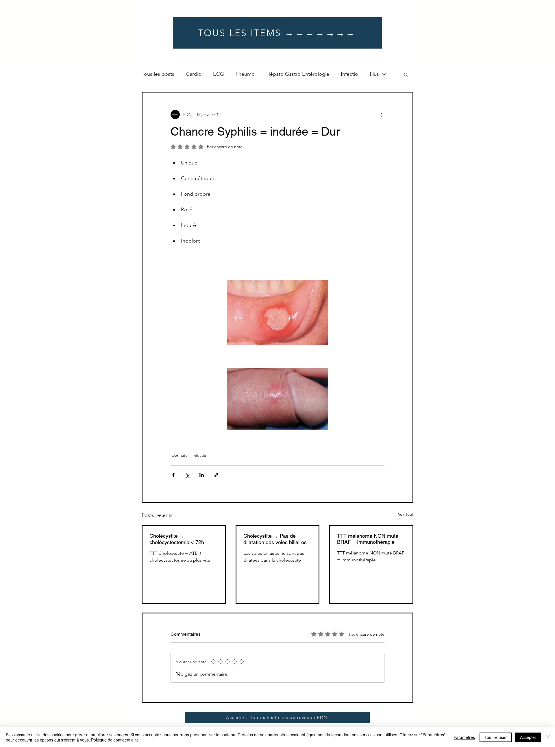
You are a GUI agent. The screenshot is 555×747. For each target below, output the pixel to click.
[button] (406, 74)
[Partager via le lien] (216, 475)
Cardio (193, 74)
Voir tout (405, 514)
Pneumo (245, 74)
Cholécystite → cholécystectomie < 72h (176, 539)
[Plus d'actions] (381, 114)
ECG (218, 74)
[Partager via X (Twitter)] (187, 475)
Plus (374, 74)
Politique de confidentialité (115, 740)
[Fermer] (548, 737)
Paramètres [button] (464, 737)
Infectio (349, 74)
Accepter (528, 737)
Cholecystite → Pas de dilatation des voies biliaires (275, 539)
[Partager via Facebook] (173, 475)
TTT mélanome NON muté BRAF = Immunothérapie (367, 539)
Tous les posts (158, 74)
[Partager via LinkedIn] (201, 475)
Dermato (180, 455)
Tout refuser (495, 737)
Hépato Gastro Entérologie (297, 74)
